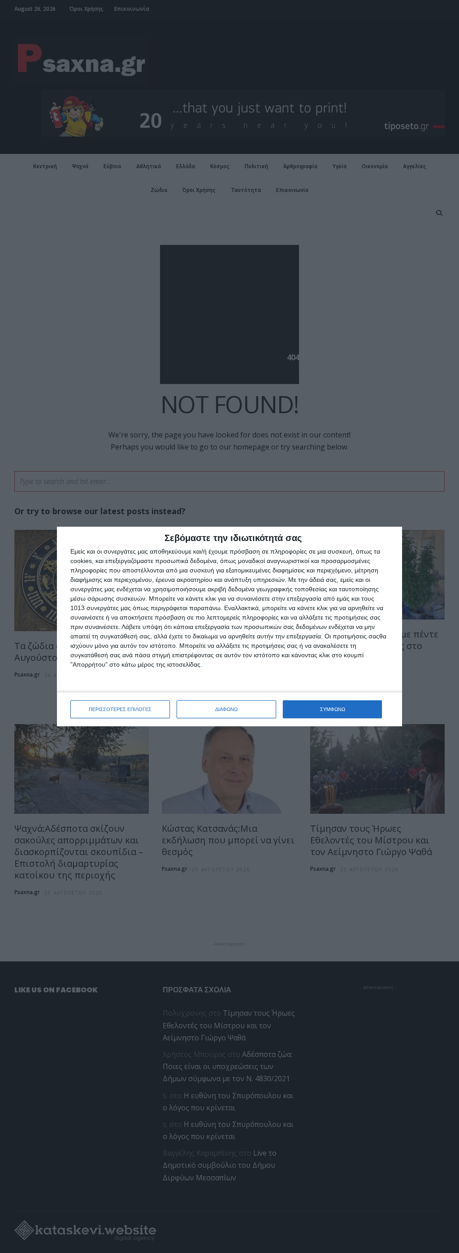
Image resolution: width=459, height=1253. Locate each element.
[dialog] (229, 626)
